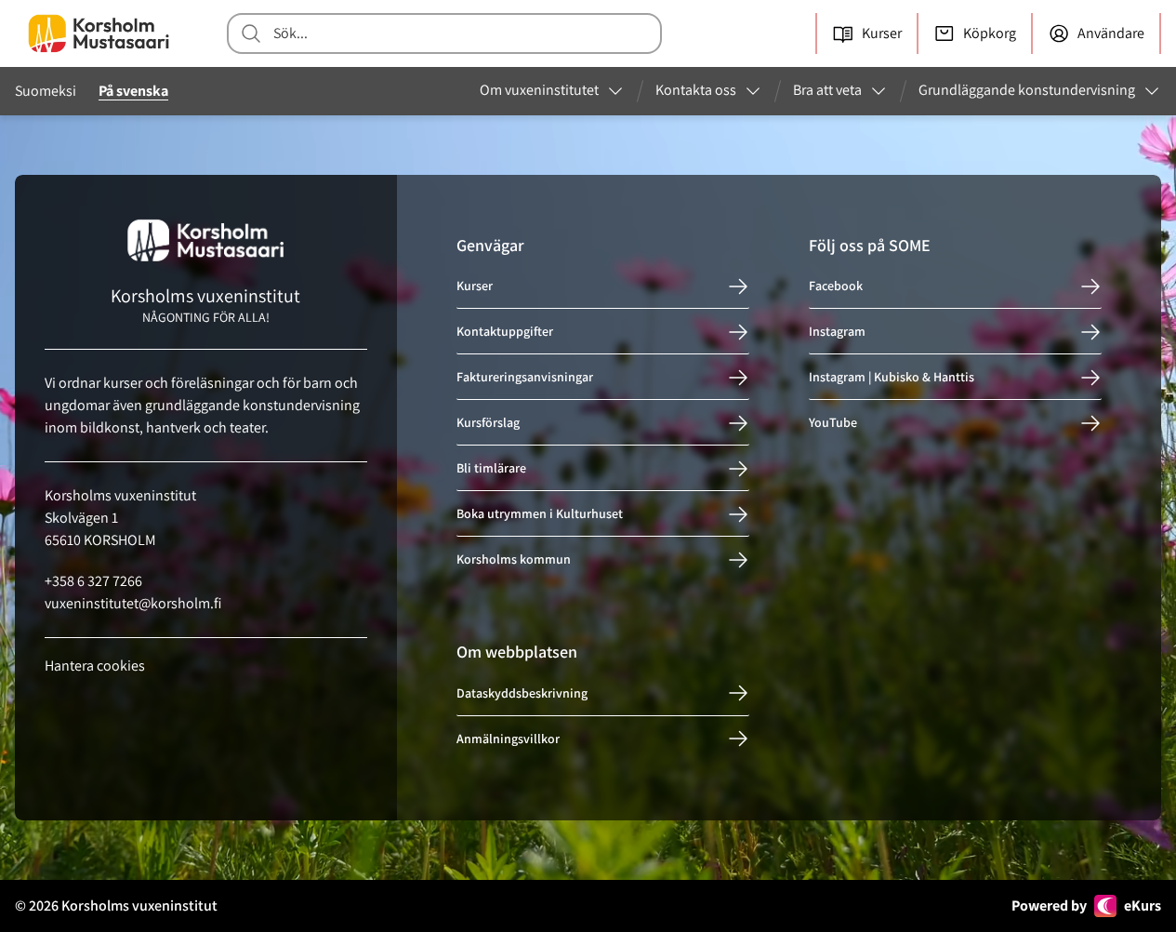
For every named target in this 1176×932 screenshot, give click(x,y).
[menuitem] (552, 91)
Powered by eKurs (1086, 905)
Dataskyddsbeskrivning (522, 693)
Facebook (836, 286)
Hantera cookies (95, 665)
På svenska (133, 90)
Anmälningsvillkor (508, 738)
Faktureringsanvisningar (524, 377)
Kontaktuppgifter (504, 332)
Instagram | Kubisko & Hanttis (891, 377)
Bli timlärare (491, 468)
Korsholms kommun (513, 560)
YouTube (833, 423)
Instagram (837, 332)
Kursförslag (488, 423)
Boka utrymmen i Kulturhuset (539, 514)
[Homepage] (98, 33)
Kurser (474, 286)
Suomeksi (45, 90)
